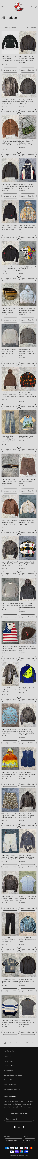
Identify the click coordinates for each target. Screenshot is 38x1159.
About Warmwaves (10, 1084)
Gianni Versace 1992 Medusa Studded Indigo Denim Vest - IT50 (27, 774)
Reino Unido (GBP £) (12, 1140)
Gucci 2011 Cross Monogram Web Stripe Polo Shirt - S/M (26, 1022)
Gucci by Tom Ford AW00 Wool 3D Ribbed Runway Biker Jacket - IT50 (10, 186)
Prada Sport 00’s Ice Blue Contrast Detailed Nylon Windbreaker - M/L (27, 310)
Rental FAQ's (8, 1080)
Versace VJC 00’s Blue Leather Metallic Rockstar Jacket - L (27, 940)
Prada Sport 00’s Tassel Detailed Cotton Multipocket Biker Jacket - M (10, 59)
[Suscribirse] (31, 1119)
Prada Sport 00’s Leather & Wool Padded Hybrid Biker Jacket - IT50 (27, 815)
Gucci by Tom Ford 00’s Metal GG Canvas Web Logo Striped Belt (9, 481)
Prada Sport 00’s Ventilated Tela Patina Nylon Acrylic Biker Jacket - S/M (27, 352)
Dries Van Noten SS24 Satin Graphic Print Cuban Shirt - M (10, 981)
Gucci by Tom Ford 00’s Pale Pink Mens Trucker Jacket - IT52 (26, 522)
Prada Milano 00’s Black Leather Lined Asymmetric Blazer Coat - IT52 (10, 101)
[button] (2, 6)
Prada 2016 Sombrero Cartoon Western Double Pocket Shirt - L (10, 731)
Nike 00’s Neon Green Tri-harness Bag (27, 689)
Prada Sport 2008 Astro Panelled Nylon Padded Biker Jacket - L (27, 186)
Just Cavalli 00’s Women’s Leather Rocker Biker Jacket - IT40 (10, 564)
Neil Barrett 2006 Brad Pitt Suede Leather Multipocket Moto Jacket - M (10, 144)
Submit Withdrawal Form (12, 1089)
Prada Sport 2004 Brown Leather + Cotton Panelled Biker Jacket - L (10, 522)
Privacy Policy (8, 1070)
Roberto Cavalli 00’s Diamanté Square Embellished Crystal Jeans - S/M (8, 439)
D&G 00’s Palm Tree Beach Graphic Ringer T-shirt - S (27, 437)
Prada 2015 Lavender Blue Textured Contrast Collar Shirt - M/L (27, 898)
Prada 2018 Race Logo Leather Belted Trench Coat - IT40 (9, 690)
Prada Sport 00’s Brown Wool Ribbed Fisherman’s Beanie (27, 648)
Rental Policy (8, 1061)
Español (28, 1140)
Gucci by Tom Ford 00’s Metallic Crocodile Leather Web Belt (9, 310)
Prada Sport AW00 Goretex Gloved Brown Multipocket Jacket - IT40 (10, 394)
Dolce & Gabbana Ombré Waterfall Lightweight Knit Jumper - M (10, 1022)
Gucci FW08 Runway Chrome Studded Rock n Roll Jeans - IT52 (10, 940)
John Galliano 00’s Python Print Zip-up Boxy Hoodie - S (27, 227)
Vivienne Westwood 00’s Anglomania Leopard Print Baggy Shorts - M (9, 815)
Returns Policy (8, 1066)
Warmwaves (15, 1155)
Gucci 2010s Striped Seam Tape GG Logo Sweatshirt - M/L (10, 605)
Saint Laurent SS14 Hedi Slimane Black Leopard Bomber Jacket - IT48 (27, 58)
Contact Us (7, 1056)
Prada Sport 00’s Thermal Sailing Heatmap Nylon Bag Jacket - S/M (10, 774)
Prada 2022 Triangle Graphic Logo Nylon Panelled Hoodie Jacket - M (27, 606)
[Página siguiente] (33, 1042)
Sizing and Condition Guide (13, 1075)
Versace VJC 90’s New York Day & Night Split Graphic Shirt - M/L (27, 269)
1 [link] (5, 1042)
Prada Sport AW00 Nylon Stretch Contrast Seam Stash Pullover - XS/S (10, 227)
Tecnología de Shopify (23, 1155)
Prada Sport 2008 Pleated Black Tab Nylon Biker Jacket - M (27, 101)
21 (27, 1042)
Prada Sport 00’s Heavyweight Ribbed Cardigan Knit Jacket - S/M (10, 269)
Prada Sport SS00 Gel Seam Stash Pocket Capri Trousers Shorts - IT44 (10, 857)
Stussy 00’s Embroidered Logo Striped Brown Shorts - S (27, 481)
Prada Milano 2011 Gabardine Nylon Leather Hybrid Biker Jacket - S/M (10, 898)
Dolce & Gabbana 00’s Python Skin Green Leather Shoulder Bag (26, 143)
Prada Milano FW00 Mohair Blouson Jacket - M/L (27, 981)
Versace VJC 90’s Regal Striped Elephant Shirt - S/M (27, 564)
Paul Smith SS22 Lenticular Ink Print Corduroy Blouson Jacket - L (27, 395)
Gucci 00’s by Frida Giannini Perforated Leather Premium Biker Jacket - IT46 (26, 732)
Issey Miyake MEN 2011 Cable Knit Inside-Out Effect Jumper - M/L (9, 351)
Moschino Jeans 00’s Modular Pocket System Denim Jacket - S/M (27, 857)
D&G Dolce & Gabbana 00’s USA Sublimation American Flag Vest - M (10, 648)
